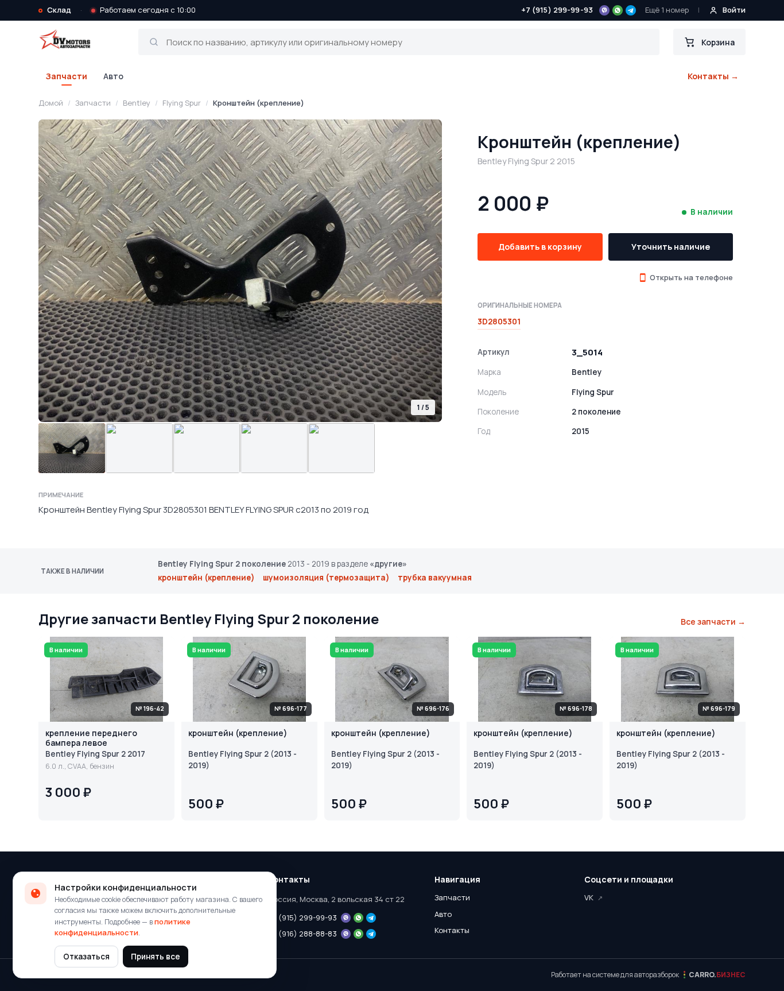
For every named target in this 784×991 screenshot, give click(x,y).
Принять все (155, 956)
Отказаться (86, 956)
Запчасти (66, 76)
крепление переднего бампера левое (91, 738)
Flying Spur (181, 103)
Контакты (451, 930)
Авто (113, 76)
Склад (59, 10)
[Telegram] (631, 10)
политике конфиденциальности (123, 927)
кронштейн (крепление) (206, 577)
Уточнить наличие (670, 246)
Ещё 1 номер (667, 10)
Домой (50, 103)
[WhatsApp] (617, 10)
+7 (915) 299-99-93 (557, 10)
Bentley (136, 103)
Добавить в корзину (540, 246)
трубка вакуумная (435, 577)
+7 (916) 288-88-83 (303, 933)
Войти (734, 10)
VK (588, 897)
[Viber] (604, 10)
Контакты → (713, 76)
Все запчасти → (713, 621)
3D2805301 (499, 321)
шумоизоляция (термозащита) (326, 577)
